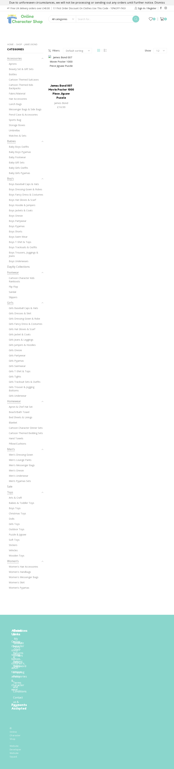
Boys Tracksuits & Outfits (23, 247)
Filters (56, 50)
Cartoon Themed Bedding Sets (26, 433)
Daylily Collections (73, 37)
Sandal (12, 292)
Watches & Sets (17, 135)
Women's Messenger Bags (23, 577)
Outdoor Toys (16, 529)
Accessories (132, 30)
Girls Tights (15, 376)
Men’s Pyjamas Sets (20, 481)
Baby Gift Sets (16, 162)
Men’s (11, 449)
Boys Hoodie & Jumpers (22, 205)
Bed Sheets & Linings (20, 417)
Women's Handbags (20, 571)
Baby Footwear (17, 157)
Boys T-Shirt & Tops (20, 242)
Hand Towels (16, 438)
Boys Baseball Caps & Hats (24, 184)
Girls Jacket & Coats (20, 334)
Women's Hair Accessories (23, 566)
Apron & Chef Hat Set (21, 406)
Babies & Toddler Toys (21, 503)
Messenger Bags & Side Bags (25, 109)
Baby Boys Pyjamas (20, 152)
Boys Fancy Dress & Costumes (26, 194)
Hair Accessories (18, 98)
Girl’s (35, 30)
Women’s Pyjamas (19, 587)
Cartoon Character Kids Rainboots (21, 279)
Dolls (11, 518)
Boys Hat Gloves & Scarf (22, 199)
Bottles (13, 74)
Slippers (13, 297)
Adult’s (66, 30)
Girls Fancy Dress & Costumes (25, 323)
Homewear (109, 30)
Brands (108, 37)
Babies (50, 30)
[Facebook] (161, 8)
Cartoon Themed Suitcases (24, 79)
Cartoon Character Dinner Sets (26, 427)
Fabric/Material (17, 93)
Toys (150, 30)
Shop (19, 44)
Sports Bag (15, 119)
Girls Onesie (15, 350)
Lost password (20, 664)
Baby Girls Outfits (18, 167)
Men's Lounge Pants (20, 460)
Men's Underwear (18, 475)
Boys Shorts (15, 231)
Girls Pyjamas (16, 360)
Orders (18, 655)
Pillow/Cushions (17, 443)
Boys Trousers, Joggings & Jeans (23, 254)
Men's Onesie (16, 470)
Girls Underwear (17, 395)
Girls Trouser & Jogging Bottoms (21, 388)
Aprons (13, 63)
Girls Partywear (17, 355)
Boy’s (21, 30)
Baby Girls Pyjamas (19, 173)
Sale (95, 37)
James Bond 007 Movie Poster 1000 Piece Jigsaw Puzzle (61, 92)
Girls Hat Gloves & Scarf (22, 329)
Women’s (13, 561)
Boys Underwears (18, 261)
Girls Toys (14, 524)
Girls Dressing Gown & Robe (24, 318)
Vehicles (13, 550)
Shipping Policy (18, 674)
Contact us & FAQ (18, 702)
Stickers (13, 545)
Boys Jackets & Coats (21, 210)
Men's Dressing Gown (21, 454)
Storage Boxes (17, 125)
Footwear (86, 30)
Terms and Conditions (20, 687)
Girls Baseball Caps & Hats (23, 308)
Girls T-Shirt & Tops (19, 371)
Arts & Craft (15, 497)
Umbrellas (14, 130)
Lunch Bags (15, 104)
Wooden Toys (16, 555)
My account (19, 641)
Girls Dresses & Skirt (20, 313)
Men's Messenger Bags (22, 465)
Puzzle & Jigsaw (17, 534)
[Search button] (135, 19)
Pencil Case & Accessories (23, 114)
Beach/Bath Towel (19, 412)
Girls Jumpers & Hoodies (22, 345)
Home (10, 44)
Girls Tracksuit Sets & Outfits (24, 381)
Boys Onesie (16, 215)
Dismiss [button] (159, 2)
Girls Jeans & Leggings (21, 339)
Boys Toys (15, 508)
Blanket (13, 422)
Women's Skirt (17, 582)
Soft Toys (14, 539)
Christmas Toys (17, 513)
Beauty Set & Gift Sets (21, 69)
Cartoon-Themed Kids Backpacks (21, 86)
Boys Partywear (17, 221)
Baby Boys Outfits (19, 146)
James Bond (61, 103)
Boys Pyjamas (17, 226)
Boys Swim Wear (18, 236)
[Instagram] (165, 8)
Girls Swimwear (17, 366)
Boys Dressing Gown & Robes (25, 189)
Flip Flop (13, 286)
